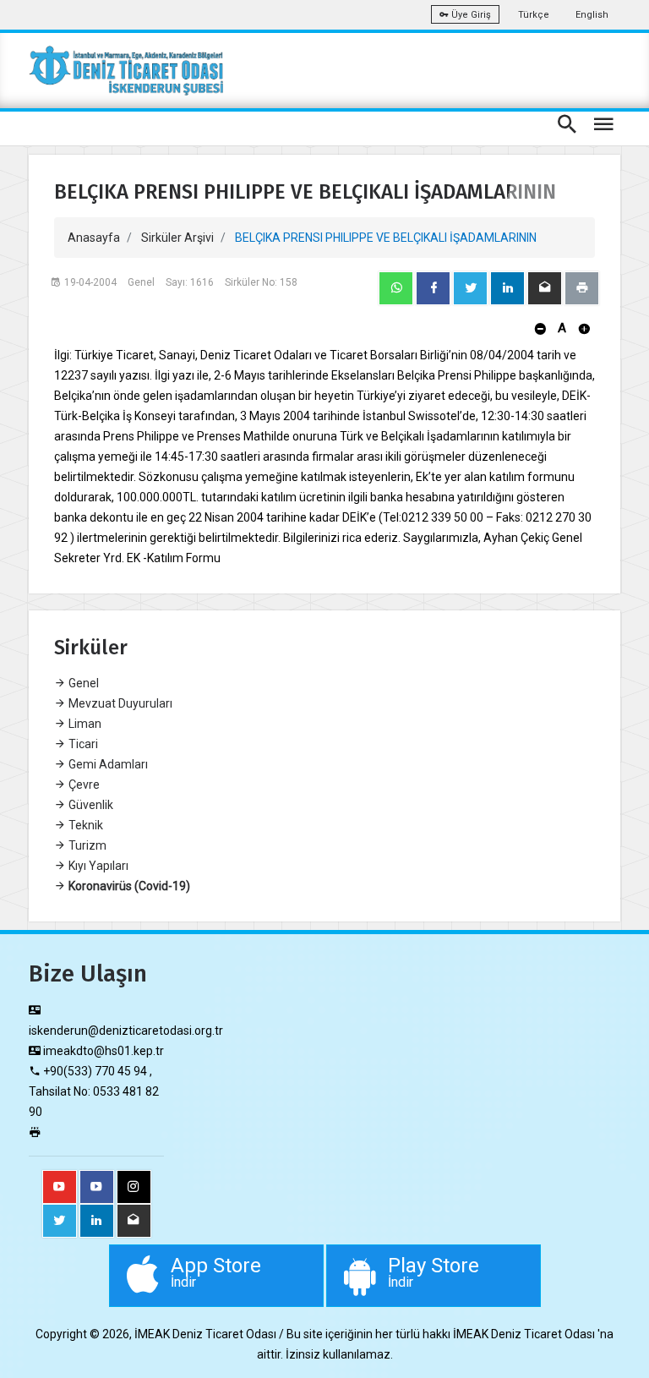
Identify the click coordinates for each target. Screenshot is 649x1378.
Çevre (83, 784)
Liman (83, 723)
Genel (82, 683)
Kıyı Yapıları (97, 865)
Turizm (86, 845)
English (591, 14)
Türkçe (533, 14)
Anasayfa (94, 237)
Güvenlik (89, 805)
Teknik (84, 825)
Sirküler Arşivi (177, 237)
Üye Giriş (470, 14)
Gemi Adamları (107, 764)
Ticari (82, 744)
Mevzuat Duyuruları (119, 703)
